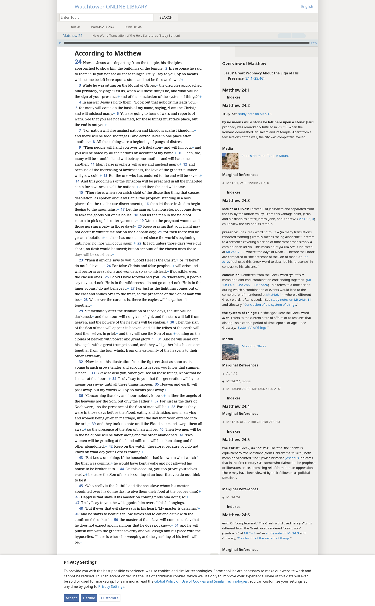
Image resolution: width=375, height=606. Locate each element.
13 (106, 175)
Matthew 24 (72, 35)
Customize (109, 598)
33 (93, 373)
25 (107, 277)
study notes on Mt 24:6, (289, 299)
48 (81, 508)
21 (160, 232)
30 (172, 322)
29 (81, 311)
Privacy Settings (111, 586)
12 (185, 164)
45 (81, 485)
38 (173, 406)
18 (136, 215)
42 (111, 446)
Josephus (292, 458)
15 (81, 192)
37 (157, 401)
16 (147, 203)
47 (78, 502)
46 (78, 497)
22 (139, 243)
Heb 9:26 (260, 284)
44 (122, 468)
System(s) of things (252, 327)
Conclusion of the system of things (270, 304)
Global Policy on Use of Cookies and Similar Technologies (201, 581)
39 (94, 423)
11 (93, 164)
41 (182, 435)
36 (81, 395)
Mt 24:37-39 (235, 252)
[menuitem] (313, 17)
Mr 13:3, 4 (306, 219)
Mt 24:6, (272, 294)
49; (240, 284)
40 (162, 429)
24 (109, 265)
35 (157, 384)
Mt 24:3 (250, 533)
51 (177, 525)
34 (114, 378)
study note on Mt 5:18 (254, 114)
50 (116, 519)
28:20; (248, 284)
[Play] (60, 42)
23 (81, 260)
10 (180, 153)
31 (160, 339)
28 (86, 299)
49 (78, 514)
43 (81, 457)
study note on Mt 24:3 (282, 533)
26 (164, 277)
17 (123, 209)
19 (142, 220)
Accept (71, 598)
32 (81, 361)
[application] (187, 42)
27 (133, 288)
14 (281, 294)
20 (140, 226)
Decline (89, 598)
